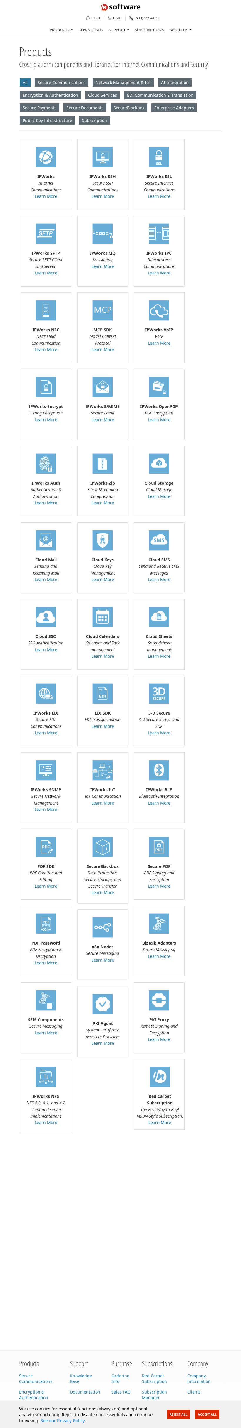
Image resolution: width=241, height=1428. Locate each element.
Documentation (85, 1392)
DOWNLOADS (90, 29)
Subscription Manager (154, 1394)
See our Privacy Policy (63, 1420)
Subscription (94, 120)
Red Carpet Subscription (154, 1378)
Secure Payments (39, 108)
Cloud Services (102, 95)
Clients (194, 1392)
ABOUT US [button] (179, 29)
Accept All (207, 1414)
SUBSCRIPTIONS (149, 29)
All (25, 82)
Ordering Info (120, 1378)
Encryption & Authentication (50, 95)
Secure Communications (62, 82)
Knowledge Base (81, 1378)
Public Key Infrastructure (47, 120)
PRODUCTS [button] (59, 29)
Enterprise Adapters (174, 108)
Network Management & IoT (123, 82)
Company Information (199, 1378)
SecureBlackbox (128, 108)
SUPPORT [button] (116, 29)
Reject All (178, 1414)
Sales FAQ (121, 1392)
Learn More (46, 196)
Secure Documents (84, 108)
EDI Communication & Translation (160, 95)
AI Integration (175, 82)
